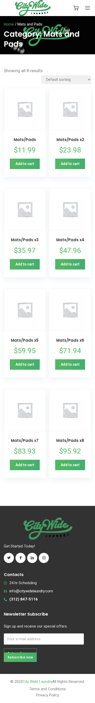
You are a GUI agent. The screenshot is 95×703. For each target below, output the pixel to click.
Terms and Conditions (47, 689)
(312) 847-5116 (23, 599)
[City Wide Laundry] (33, 8)
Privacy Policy (47, 695)
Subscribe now (20, 657)
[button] (25, 164)
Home (9, 24)
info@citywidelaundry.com (31, 591)
